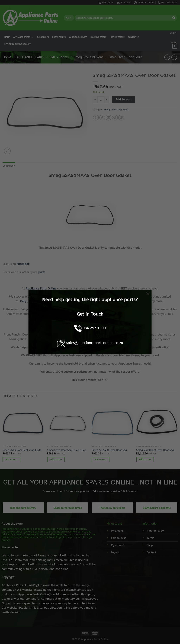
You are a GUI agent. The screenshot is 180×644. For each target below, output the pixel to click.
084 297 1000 (94, 328)
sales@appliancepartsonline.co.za (94, 343)
